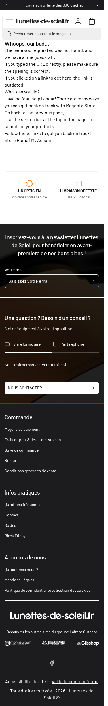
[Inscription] (93, 281)
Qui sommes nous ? (21, 569)
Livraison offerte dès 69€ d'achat (54, 5)
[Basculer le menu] (9, 21)
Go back (12, 112)
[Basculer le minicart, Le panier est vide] (91, 21)
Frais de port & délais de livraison (33, 439)
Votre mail (14, 269)
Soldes (10, 525)
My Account (42, 140)
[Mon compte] (78, 21)
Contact (11, 514)
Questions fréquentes (23, 504)
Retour (10, 460)
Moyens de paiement (22, 429)
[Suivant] (97, 5)
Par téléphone (72, 344)
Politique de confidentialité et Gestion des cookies (47, 590)
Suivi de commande (22, 449)
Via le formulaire (27, 344)
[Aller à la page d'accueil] (42, 21)
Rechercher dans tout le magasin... (43, 33)
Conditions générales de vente (30, 470)
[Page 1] (43, 215)
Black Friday (15, 535)
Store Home (17, 140)
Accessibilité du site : (51, 681)
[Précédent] (6, 5)
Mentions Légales (19, 579)
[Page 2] (60, 215)
